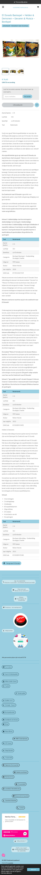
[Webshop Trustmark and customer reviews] (3, 856)
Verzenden (27, 96)
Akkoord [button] (33, 869)
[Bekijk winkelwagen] (38, 7)
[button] (5, 71)
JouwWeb (10, 863)
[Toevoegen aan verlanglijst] (37, 105)
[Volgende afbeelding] (36, 49)
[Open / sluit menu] (3, 7)
